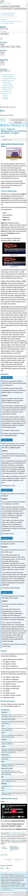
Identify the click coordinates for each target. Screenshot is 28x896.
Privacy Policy (11, 886)
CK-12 (6, 838)
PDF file (3, 706)
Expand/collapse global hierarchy (2, 125)
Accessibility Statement (6, 888)
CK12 (11, 840)
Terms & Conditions (20, 886)
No (9, 868)
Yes (4, 868)
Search (3, 894)
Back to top (3, 854)
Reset (2, 44)
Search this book (4, 28)
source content (18, 840)
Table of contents (7, 139)
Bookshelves (17, 125)
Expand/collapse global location (26, 125)
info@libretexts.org (8, 890)
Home (8, 125)
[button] (5, 97)
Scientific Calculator (8, 86)
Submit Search (4, 33)
